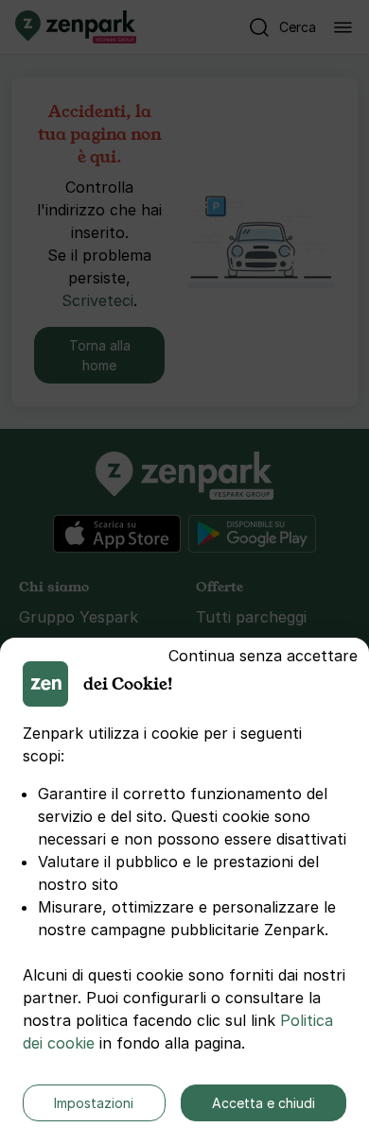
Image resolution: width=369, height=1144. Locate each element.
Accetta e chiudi (263, 1103)
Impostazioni (93, 1103)
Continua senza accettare (263, 655)
